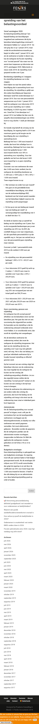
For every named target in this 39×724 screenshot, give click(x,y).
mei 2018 (7, 655)
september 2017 (10, 684)
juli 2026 (7, 541)
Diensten (13, 698)
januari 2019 (8, 627)
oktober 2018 (9, 637)
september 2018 (10, 641)
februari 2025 (9, 580)
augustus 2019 (9, 602)
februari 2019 (9, 623)
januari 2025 (8, 584)
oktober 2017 (9, 680)
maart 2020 (8, 587)
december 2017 (9, 673)
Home (6, 698)
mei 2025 (7, 569)
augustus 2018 (9, 645)
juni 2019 (7, 609)
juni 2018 (7, 652)
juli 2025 (7, 562)
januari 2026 (8, 552)
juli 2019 (7, 605)
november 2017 (9, 677)
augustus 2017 (9, 688)
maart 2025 (8, 577)
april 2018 (7, 659)
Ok (35, 720)
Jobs (8, 701)
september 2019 (10, 598)
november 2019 (9, 591)
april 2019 (7, 616)
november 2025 (9, 555)
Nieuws (30, 698)
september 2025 (10, 559)
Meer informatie (6, 722)
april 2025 (7, 573)
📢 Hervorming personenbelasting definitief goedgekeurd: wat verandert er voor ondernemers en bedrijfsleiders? (18, 503)
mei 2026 (7, 544)
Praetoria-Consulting (23, 707)
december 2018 (9, 630)
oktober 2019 (9, 594)
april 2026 (7, 548)
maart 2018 (8, 662)
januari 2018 (8, 670)
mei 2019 (7, 612)
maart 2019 (8, 620)
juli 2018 (7, 648)
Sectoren (22, 698)
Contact (15, 701)
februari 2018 (9, 666)
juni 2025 (7, 566)
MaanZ (8, 710)
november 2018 (9, 634)
